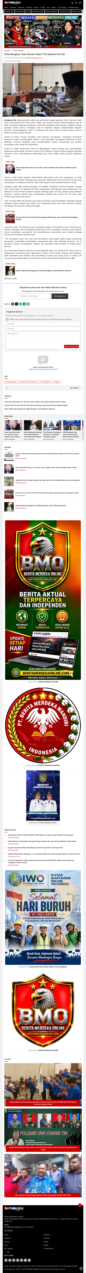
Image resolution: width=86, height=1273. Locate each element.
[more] (80, 1059)
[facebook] (12, 304)
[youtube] (25, 1260)
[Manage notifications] (81, 1268)
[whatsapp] (20, 304)
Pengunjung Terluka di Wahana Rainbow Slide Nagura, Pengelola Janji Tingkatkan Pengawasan (40, 835)
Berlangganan (60, 296)
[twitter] (16, 304)
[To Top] (80, 1205)
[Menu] (80, 3)
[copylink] (28, 304)
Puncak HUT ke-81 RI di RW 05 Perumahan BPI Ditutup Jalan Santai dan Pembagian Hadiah (47, 218)
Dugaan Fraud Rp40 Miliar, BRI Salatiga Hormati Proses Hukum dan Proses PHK (35, 848)
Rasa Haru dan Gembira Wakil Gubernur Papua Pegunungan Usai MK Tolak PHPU (43, 1195)
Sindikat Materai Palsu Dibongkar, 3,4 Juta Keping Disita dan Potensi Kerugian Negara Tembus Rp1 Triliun (44, 854)
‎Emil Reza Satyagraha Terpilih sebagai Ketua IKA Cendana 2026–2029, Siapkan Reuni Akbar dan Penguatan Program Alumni (41, 861)
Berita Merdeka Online (35, 58)
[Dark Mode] (72, 3)
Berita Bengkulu (18, 51)
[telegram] (24, 304)
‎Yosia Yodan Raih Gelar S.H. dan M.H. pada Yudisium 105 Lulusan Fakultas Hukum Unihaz (46, 169)
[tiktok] (29, 1260)
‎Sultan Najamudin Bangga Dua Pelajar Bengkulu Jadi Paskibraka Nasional (43, 271)
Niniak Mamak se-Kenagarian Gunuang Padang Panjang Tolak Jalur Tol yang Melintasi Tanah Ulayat (42, 841)
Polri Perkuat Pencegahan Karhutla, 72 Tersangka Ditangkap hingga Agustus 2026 (52, 435)
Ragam (56, 382)
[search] (76, 3)
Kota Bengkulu (45, 382)
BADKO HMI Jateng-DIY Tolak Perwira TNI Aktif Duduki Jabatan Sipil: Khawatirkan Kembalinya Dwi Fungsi (43, 1148)
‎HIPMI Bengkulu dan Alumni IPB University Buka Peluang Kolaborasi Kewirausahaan (71, 435)
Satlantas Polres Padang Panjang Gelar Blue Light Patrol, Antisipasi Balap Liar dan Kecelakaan (47, 480)
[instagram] (21, 1260)
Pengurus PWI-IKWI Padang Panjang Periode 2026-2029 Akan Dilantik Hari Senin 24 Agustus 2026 (47, 455)
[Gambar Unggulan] (43, 116)
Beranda (7, 51)
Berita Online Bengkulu (28, 382)
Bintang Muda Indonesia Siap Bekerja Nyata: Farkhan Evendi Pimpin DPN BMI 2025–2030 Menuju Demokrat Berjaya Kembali (43, 1103)
